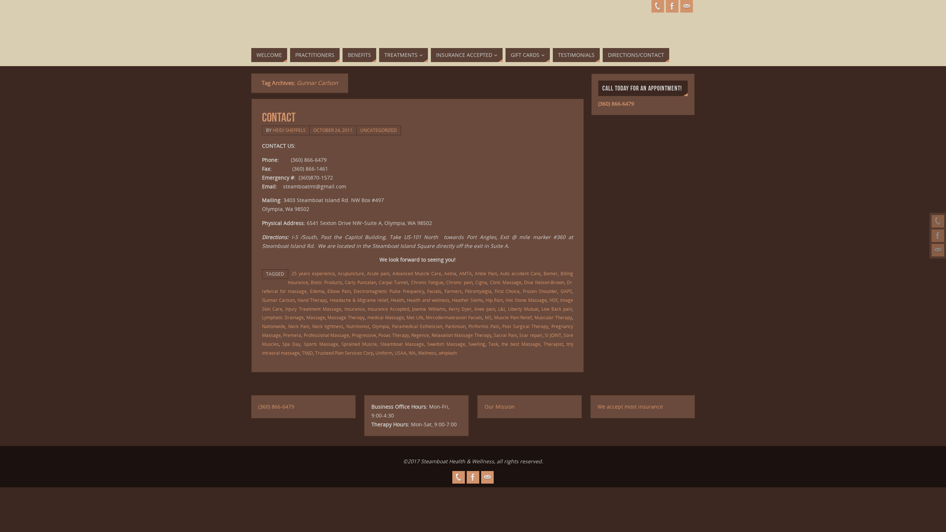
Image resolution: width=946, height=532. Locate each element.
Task (493, 344)
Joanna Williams (428, 309)
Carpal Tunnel (393, 282)
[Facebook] (938, 235)
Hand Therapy (312, 300)
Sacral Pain (505, 335)
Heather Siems (467, 300)
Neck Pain (298, 326)
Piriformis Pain (484, 326)
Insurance (354, 309)
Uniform (383, 353)
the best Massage (520, 344)
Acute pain (378, 273)
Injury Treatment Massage (313, 309)
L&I (501, 309)
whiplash (448, 353)
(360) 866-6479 (616, 103)
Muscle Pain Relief (513, 317)
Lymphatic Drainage (283, 317)
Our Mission (499, 406)
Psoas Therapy (393, 335)
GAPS (566, 291)
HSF (553, 300)
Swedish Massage (446, 344)
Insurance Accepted (388, 309)
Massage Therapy (346, 317)
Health (397, 300)
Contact (279, 117)
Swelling (476, 344)
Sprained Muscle (359, 344)
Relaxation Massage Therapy (461, 335)
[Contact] (938, 250)
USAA (400, 353)
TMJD (307, 353)
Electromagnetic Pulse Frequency (389, 291)
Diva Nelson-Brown (544, 282)
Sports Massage (321, 344)
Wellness (427, 353)
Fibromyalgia (478, 291)
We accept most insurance (630, 406)
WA (412, 353)
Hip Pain (494, 300)
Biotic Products (326, 282)
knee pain (484, 309)
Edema (317, 291)
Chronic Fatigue (427, 282)
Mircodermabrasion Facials (454, 317)
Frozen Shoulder (540, 291)
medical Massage (385, 317)
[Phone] (938, 221)
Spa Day (291, 344)
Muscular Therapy (553, 317)
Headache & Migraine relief (359, 300)
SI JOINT (553, 335)
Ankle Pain (486, 273)
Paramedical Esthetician (417, 326)
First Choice (507, 291)
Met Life (414, 317)
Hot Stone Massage (526, 300)
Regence (420, 335)
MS (488, 317)
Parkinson (455, 326)
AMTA (465, 273)
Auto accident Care (520, 273)
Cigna (481, 282)
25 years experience (313, 273)
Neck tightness (327, 326)
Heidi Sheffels (289, 130)
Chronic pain (459, 282)
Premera (292, 335)
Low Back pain (556, 309)
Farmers (453, 291)
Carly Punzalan (360, 282)
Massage (315, 317)
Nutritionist (357, 326)
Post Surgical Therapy (525, 326)
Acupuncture (351, 273)
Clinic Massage (505, 282)
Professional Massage (326, 335)
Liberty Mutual (523, 309)
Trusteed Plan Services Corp (344, 353)
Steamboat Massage (402, 344)
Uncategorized (378, 130)
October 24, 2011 (333, 130)
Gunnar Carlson (278, 300)
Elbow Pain (339, 291)
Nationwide (273, 326)
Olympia (380, 326)
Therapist (553, 344)
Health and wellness (428, 300)
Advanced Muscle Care (416, 273)
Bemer (551, 273)
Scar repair (530, 335)
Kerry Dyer (460, 309)
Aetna (450, 273)
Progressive (364, 335)
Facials (434, 291)
